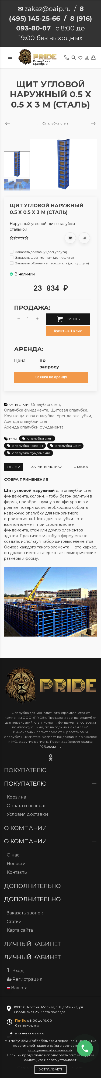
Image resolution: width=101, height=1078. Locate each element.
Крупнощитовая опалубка (29, 415)
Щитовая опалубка (69, 410)
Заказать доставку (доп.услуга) (41, 252)
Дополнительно (33, 899)
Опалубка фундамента (26, 410)
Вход (18, 970)
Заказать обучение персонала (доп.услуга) (52, 263)
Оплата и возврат (26, 805)
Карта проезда (52, 1012)
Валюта (19, 987)
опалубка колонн (27, 446)
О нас (13, 855)
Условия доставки (27, 814)
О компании (26, 841)
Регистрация (27, 979)
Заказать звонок (25, 912)
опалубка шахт (68, 446)
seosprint (54, 746)
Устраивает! (50, 1069)
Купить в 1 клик (68, 331)
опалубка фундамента (31, 453)
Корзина (16, 797)
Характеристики (46, 467)
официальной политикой (50, 1050)
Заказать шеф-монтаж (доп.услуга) (44, 257)
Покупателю (26, 783)
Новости (16, 863)
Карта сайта (20, 930)
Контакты (17, 872)
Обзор (13, 467)
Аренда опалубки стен (26, 421)
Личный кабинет (33, 957)
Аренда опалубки (74, 415)
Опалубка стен (46, 404)
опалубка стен (39, 438)
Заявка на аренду (51, 377)
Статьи (14, 921)
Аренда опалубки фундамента (34, 427)
